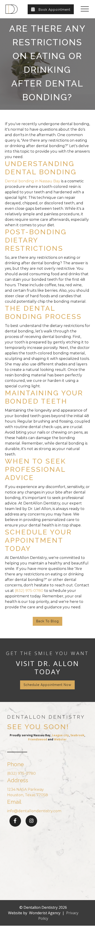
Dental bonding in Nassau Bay (32, 181)
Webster (60, 739)
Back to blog (47, 621)
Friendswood (37, 739)
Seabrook (77, 735)
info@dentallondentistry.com (34, 811)
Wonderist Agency (44, 912)
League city (60, 735)
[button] (85, 9)
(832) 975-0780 (29, 590)
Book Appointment (50, 9)
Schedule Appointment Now (47, 685)
